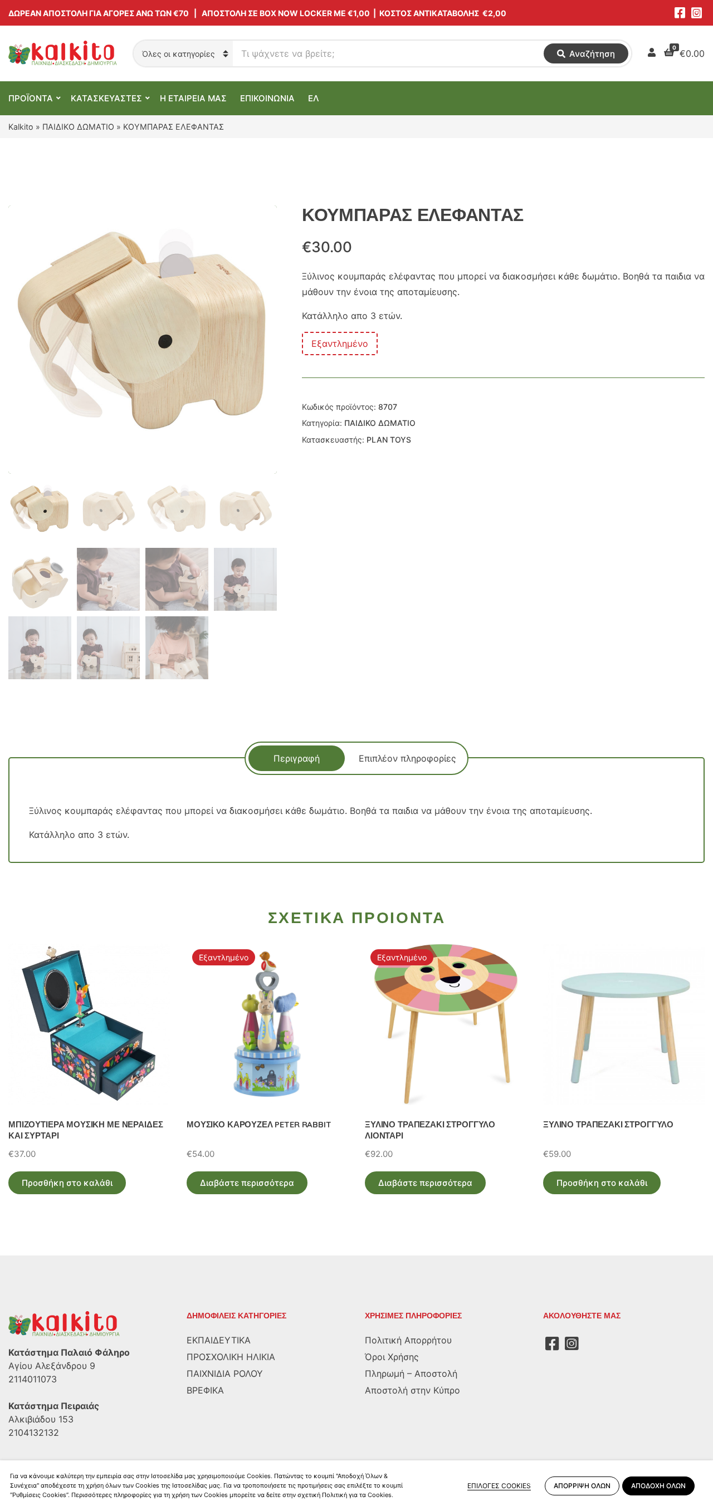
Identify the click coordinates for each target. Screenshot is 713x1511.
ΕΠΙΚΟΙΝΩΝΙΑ (267, 98)
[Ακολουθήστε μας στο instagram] (696, 13)
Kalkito (20, 126)
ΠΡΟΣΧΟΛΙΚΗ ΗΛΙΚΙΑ (231, 1356)
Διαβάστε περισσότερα (247, 1183)
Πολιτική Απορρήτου (408, 1340)
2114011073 (32, 1379)
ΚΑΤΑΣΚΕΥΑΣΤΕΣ (106, 98)
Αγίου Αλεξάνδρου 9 (51, 1365)
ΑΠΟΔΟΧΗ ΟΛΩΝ (658, 1485)
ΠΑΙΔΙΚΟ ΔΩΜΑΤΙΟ (78, 126)
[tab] (296, 758)
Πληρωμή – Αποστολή (411, 1373)
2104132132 (33, 1432)
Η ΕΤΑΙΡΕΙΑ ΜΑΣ (193, 98)
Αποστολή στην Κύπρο (412, 1390)
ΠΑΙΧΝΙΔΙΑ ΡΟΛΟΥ (225, 1373)
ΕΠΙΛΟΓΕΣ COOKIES (499, 1485)
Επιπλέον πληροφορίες (407, 758)
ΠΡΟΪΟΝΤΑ (30, 98)
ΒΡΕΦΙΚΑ (205, 1390)
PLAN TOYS (389, 439)
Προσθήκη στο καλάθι (67, 1183)
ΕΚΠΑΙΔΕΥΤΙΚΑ (219, 1340)
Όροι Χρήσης (392, 1356)
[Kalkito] (64, 1323)
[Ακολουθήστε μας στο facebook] (679, 13)
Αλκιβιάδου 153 (41, 1419)
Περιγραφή (297, 758)
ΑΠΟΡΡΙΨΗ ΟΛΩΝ (582, 1485)
